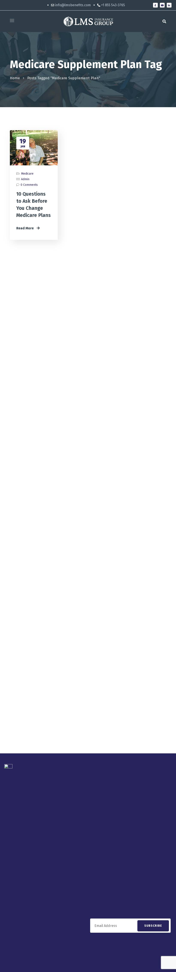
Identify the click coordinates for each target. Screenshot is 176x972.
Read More (25, 228)
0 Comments (29, 185)
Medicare (27, 173)
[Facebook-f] (155, 5)
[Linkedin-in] (169, 5)
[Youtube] (162, 5)
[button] (164, 21)
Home (15, 78)
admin (25, 179)
